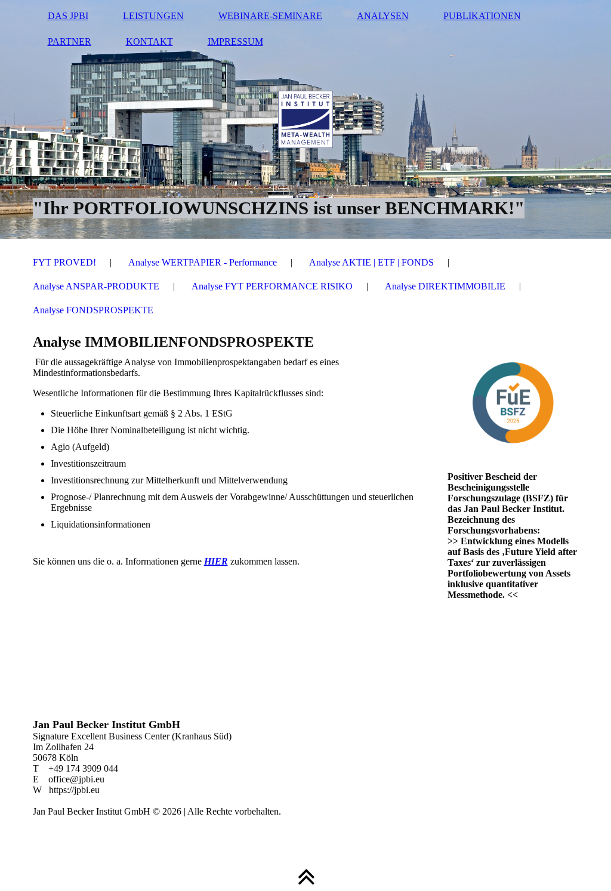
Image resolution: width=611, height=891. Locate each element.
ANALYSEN (383, 16)
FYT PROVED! (64, 262)
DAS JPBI (68, 16)
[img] (306, 119)
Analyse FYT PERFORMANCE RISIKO (272, 286)
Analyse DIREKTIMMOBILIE (445, 286)
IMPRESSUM (235, 41)
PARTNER (69, 41)
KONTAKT (149, 41)
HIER (216, 561)
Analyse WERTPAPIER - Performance (202, 262)
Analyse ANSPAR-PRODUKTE (96, 286)
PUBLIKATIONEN (482, 16)
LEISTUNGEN (153, 16)
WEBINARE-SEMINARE (270, 16)
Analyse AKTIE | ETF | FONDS (371, 262)
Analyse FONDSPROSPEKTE (93, 310)
